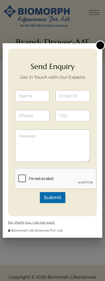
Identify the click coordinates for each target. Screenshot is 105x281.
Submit (52, 197)
